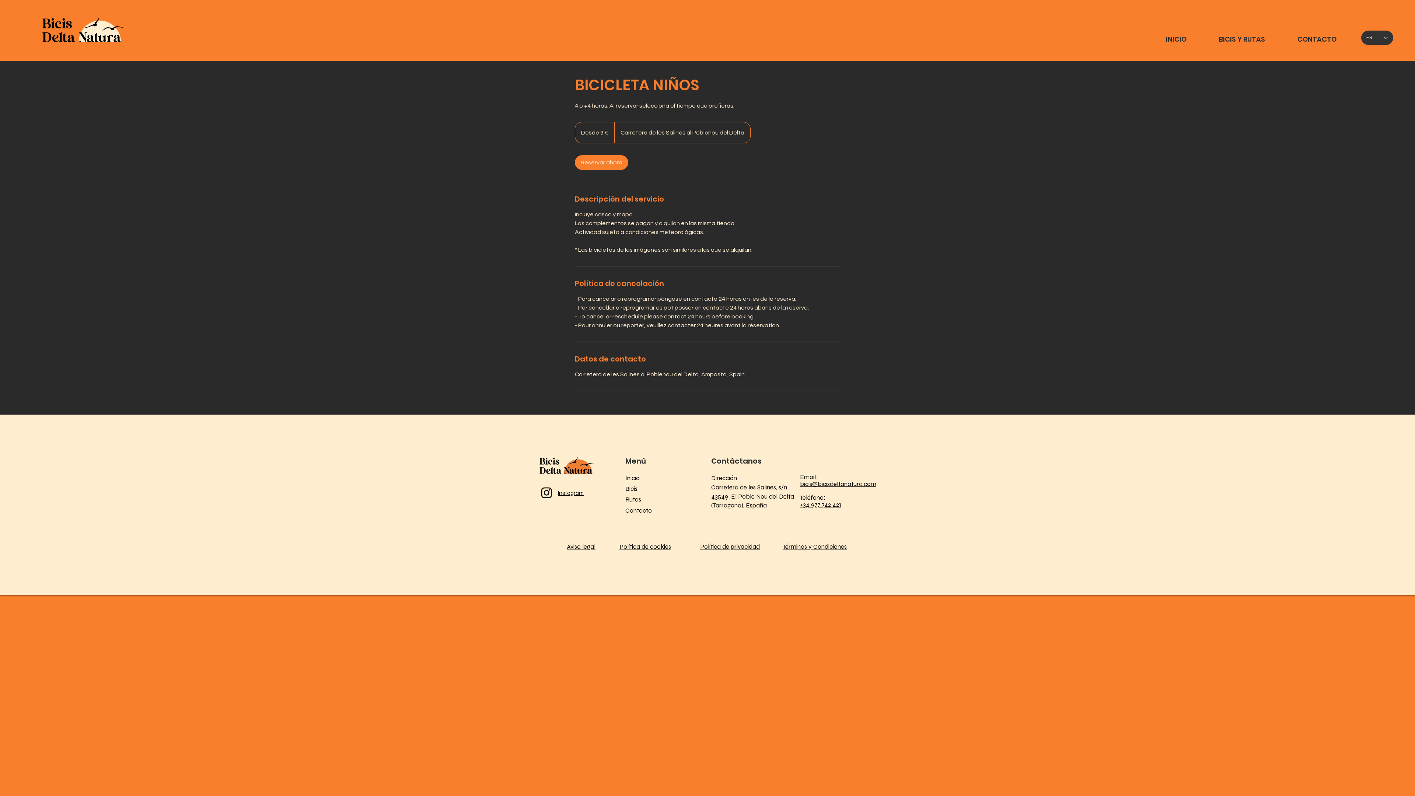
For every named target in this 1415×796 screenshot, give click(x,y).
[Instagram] (546, 492)
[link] (601, 162)
